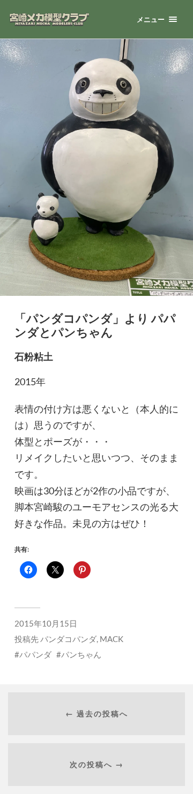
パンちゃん (81, 654)
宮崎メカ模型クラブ (65, 19)
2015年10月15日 (45, 623)
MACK (111, 639)
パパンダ (35, 654)
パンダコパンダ (68, 639)
